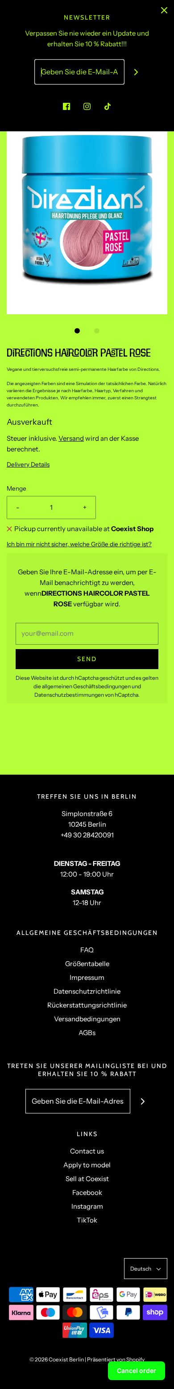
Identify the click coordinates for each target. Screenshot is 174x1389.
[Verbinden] (136, 72)
